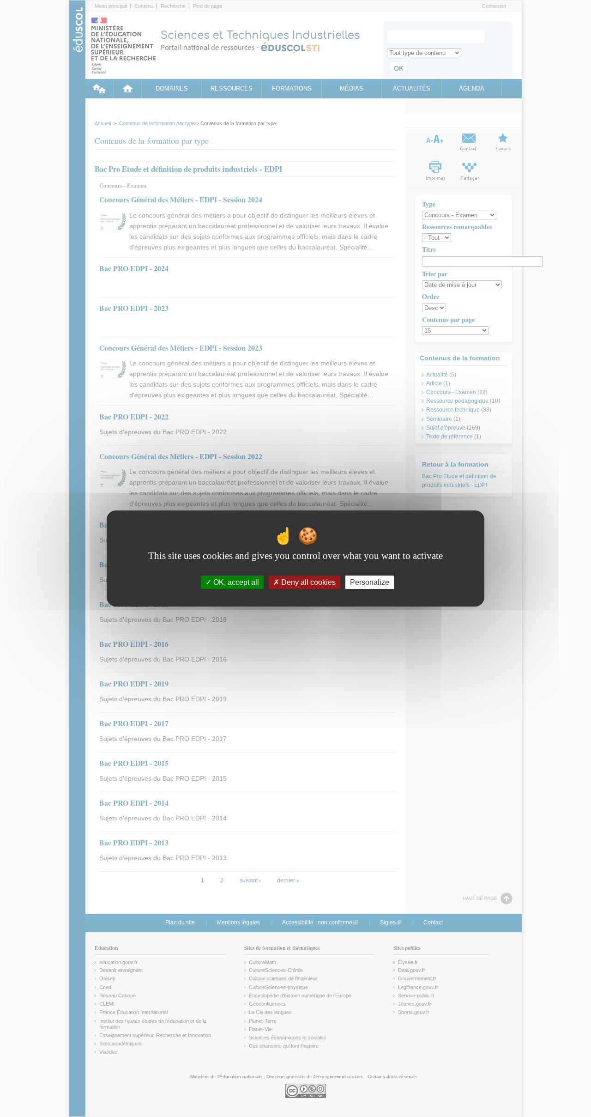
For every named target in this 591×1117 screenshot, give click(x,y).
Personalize (369, 582)
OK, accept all (235, 582)
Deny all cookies (307, 582)
